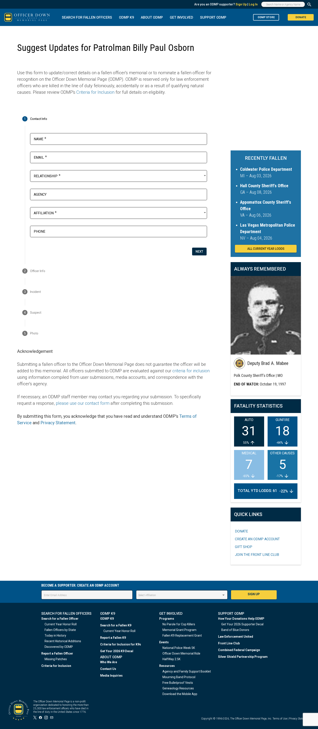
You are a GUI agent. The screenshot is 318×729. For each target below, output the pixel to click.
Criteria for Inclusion (95, 92)
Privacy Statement (57, 422)
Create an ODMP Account (257, 539)
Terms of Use (280, 718)
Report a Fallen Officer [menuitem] (57, 653)
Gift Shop (243, 547)
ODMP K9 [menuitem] (107, 618)
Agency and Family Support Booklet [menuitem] (186, 671)
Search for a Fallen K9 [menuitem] (115, 625)
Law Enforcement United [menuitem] (235, 636)
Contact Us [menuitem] (108, 669)
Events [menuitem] (164, 642)
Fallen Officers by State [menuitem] (60, 630)
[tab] (114, 118)
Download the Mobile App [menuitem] (179, 694)
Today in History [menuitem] (55, 635)
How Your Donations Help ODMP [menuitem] (241, 618)
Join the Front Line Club (257, 555)
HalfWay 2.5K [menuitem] (171, 659)
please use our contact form (82, 403)
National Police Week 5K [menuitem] (178, 648)
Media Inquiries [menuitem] (111, 675)
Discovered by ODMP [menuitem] (59, 646)
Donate (241, 531)
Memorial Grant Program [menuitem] (179, 630)
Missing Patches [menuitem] (56, 659)
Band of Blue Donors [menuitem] (235, 630)
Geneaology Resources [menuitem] (178, 688)
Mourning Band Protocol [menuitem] (178, 677)
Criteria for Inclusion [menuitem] (56, 666)
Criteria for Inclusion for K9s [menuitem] (120, 644)
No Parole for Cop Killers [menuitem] (178, 624)
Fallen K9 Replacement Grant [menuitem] (182, 635)
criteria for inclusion (191, 370)
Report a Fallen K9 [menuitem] (113, 637)
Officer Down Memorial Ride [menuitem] (181, 653)
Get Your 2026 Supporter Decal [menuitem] (242, 624)
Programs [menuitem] (166, 618)
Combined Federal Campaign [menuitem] (239, 650)
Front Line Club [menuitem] (229, 643)
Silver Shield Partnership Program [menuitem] (243, 656)
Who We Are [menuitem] (108, 662)
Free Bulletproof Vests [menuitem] (177, 682)
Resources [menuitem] (167, 666)
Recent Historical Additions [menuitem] (63, 641)
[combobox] (120, 175)
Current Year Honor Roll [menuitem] (61, 624)
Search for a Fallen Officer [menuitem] (60, 618)
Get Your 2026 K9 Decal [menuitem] (116, 651)
